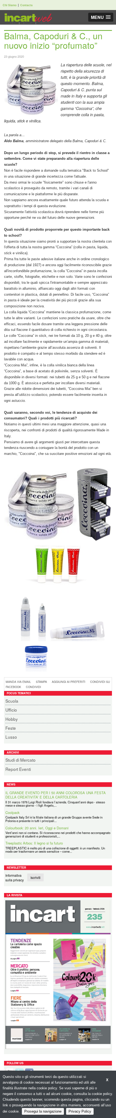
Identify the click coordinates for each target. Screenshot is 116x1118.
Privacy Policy (80, 1111)
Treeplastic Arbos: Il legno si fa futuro (34, 842)
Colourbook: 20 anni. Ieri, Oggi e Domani (37, 827)
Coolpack (12, 812)
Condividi (33, 687)
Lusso (11, 737)
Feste (10, 728)
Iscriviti (35, 877)
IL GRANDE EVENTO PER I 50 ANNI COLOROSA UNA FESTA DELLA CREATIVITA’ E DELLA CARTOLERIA (55, 794)
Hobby (11, 719)
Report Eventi (18, 769)
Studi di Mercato (20, 760)
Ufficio (11, 710)
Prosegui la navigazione (43, 1111)
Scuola (11, 701)
